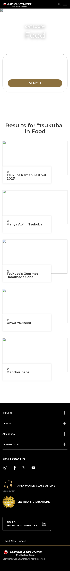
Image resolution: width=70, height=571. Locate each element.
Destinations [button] (11, 444)
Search (35, 83)
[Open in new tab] (5, 467)
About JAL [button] (9, 434)
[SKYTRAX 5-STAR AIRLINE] (26, 507)
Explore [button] (7, 413)
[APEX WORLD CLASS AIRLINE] (29, 490)
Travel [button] (7, 423)
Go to (22, 524)
